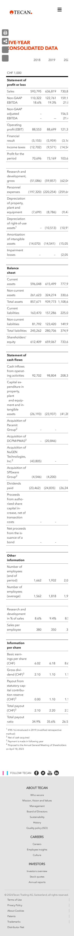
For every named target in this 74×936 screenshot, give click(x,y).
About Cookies (15, 911)
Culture (37, 855)
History (37, 822)
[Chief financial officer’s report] (5, 49)
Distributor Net (15, 927)
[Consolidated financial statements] (5, 58)
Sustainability (37, 817)
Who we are (37, 795)
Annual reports (37, 882)
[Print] (5, 32)
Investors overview (37, 871)
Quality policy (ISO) (37, 828)
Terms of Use (14, 900)
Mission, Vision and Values (37, 800)
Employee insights (37, 849)
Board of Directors (37, 811)
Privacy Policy (14, 905)
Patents (11, 916)
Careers (37, 844)
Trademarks (13, 922)
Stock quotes (37, 876)
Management (37, 806)
